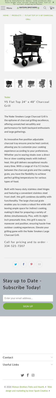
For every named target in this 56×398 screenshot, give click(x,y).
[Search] (45, 8)
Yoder (7, 97)
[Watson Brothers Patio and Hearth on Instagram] (33, 375)
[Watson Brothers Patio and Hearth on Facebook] (28, 375)
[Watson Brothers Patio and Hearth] (28, 8)
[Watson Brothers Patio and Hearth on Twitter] (22, 375)
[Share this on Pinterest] (31, 264)
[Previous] (7, 51)
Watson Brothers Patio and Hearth (28, 387)
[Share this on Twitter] (15, 264)
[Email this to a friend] (39, 264)
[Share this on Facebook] (23, 264)
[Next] (49, 51)
